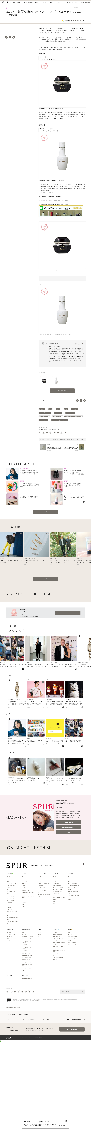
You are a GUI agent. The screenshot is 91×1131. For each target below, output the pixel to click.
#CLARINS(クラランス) (70, 412)
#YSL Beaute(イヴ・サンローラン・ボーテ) (73, 416)
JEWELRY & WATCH (27, 2)
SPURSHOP (46, 1037)
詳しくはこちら (62, 1126)
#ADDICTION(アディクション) (44, 412)
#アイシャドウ (41, 409)
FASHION (12, 2)
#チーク (58, 409)
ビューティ (45, 439)
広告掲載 (21, 1037)
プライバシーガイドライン (29, 1037)
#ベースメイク (74, 409)
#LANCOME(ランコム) (43, 416)
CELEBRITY (51, 2)
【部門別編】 (53, 41)
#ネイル (65, 409)
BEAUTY (19, 2)
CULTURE (44, 2)
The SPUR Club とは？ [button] (67, 613)
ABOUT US (16, 1037)
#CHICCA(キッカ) (58, 412)
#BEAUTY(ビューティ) (43, 420)
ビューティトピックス (52, 439)
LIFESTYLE (37, 2)
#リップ (50, 409)
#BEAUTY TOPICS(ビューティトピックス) (59, 420)
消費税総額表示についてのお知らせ (13, 1007)
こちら (38, 1000)
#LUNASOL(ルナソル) (56, 416)
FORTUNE (75, 2)
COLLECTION (59, 2)
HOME (41, 439)
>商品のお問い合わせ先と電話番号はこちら (50, 197)
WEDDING (68, 2)
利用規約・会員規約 (39, 1037)
